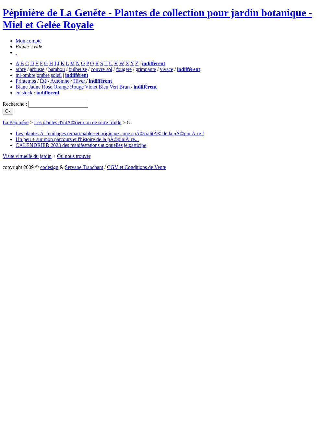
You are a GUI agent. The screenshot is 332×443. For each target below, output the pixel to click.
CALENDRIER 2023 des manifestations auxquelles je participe (81, 145)
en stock (24, 92)
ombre (43, 75)
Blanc (22, 87)
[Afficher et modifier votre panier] (16, 52)
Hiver (79, 81)
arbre (21, 69)
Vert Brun (120, 87)
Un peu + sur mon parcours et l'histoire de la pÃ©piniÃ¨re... (77, 139)
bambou (56, 69)
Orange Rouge (68, 87)
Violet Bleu (96, 87)
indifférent (153, 63)
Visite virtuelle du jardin (27, 156)
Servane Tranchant (84, 167)
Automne (59, 81)
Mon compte (29, 40)
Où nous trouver (73, 156)
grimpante (146, 69)
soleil (56, 75)
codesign (49, 167)
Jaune (35, 87)
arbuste (37, 69)
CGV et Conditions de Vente (136, 167)
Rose (47, 87)
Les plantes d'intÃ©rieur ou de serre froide (77, 122)
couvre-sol (101, 69)
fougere (124, 69)
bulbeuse (78, 69)
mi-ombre (25, 75)
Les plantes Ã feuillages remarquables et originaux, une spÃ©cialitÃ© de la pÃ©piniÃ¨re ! (110, 133)
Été (43, 81)
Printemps (26, 81)
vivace (166, 69)
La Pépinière (16, 122)
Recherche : (15, 104)
